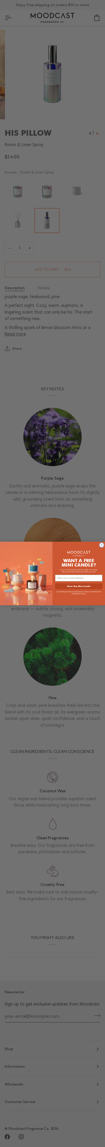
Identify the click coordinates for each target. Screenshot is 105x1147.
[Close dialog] (101, 545)
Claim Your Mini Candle (78, 586)
